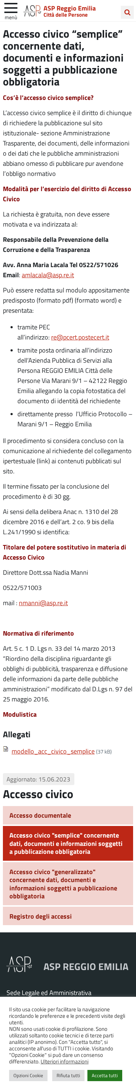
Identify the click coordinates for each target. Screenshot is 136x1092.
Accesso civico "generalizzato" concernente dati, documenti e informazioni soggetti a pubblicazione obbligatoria (63, 884)
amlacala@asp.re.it (48, 274)
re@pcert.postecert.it (80, 337)
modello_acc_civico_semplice (53, 751)
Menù (11, 17)
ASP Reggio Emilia (70, 8)
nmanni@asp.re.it (43, 602)
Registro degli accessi (40, 916)
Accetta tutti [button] (105, 1075)
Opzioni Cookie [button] (28, 1075)
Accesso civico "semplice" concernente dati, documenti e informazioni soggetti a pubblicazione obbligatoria (66, 843)
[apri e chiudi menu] (11, 7)
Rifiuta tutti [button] (68, 1075)
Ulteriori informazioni (64, 1061)
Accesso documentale (40, 815)
